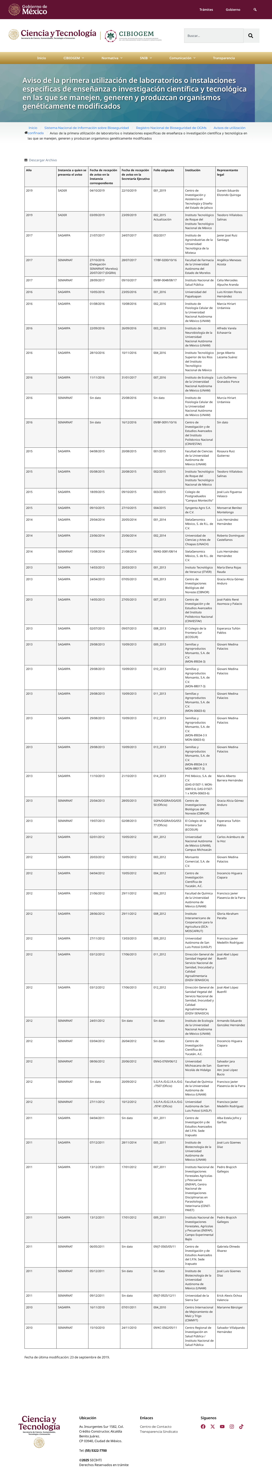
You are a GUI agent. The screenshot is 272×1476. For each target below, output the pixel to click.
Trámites (206, 9)
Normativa (110, 58)
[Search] (251, 36)
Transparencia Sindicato (159, 1432)
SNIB (144, 58)
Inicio (41, 58)
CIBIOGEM (72, 58)
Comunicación (180, 58)
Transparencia (224, 58)
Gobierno (233, 9)
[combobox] (214, 36)
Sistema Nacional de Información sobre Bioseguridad (86, 128)
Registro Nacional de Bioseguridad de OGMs (171, 128)
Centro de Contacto (155, 1427)
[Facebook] (203, 1426)
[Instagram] (231, 1426)
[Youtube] (222, 1426)
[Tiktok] (241, 1426)
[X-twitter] (212, 1426)
